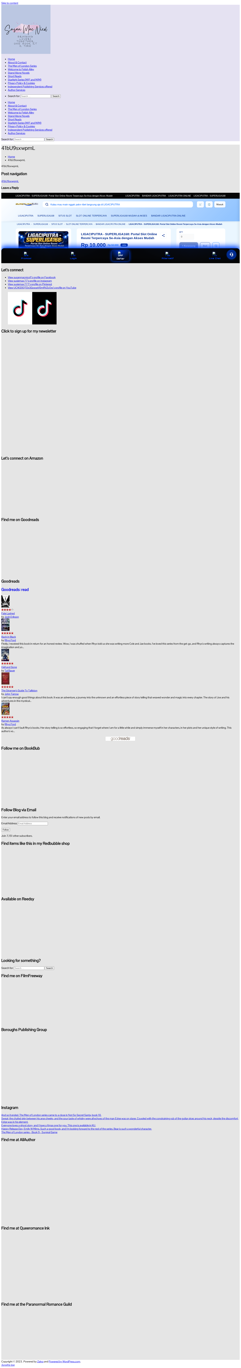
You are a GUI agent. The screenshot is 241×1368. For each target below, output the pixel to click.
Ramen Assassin (10, 721)
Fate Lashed (8, 613)
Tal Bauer (10, 670)
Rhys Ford (10, 640)
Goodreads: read (15, 589)
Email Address (9, 823)
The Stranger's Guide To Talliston (19, 690)
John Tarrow (12, 694)
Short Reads (14, 76)
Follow (6, 830)
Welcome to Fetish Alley (21, 69)
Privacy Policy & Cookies (21, 83)
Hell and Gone (9, 667)
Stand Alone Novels (19, 73)
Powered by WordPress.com (64, 1361)
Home (11, 59)
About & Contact (17, 62)
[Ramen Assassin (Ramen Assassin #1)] (5, 714)
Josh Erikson (12, 617)
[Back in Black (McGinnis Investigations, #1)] (5, 630)
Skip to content (9, 3)
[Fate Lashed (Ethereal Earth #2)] (5, 606)
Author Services (16, 90)
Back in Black (8, 637)
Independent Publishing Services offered (30, 86)
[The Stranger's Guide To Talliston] (5, 683)
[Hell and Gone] (5, 660)
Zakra (40, 1361)
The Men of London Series (22, 66)
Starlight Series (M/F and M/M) (24, 79)
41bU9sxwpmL (10, 181)
